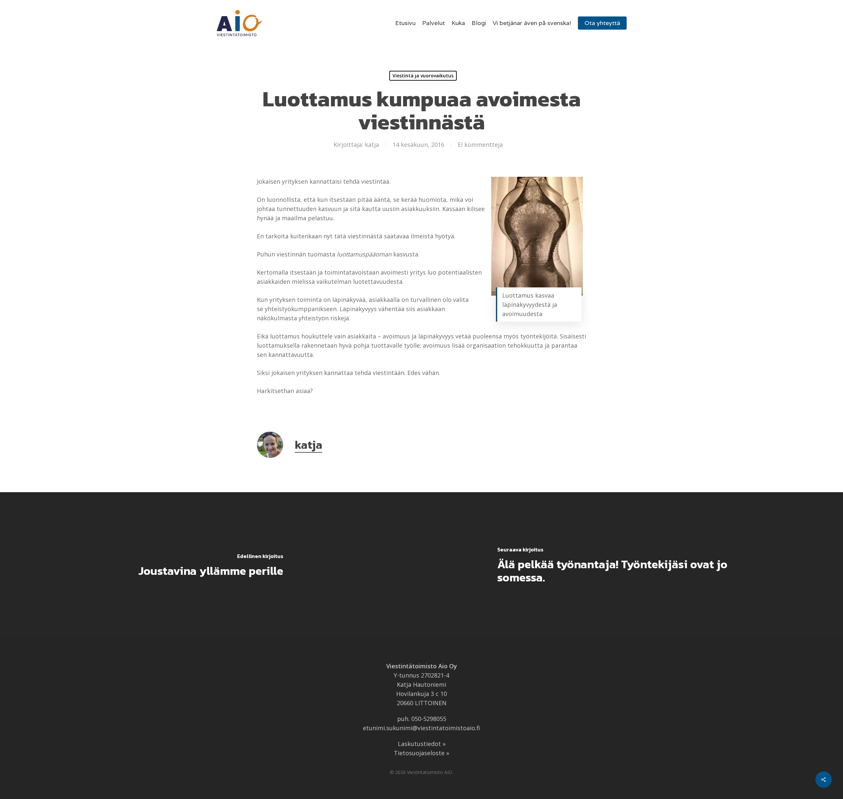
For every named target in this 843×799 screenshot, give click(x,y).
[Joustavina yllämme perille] (211, 565)
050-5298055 (428, 719)
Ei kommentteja (480, 144)
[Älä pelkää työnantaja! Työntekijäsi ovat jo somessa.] (632, 565)
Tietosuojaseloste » (421, 753)
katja (372, 144)
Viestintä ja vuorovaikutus (423, 75)
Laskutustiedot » (422, 744)
